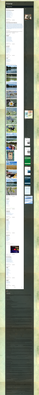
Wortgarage (9, 3)
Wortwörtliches (26, 129)
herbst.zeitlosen (26, 135)
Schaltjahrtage (26, 121)
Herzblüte (7, 280)
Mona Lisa (26, 130)
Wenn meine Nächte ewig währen (10, 10)
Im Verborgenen (8, 211)
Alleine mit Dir (8, 235)
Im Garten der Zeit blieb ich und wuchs (26, 120)
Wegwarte (26, 123)
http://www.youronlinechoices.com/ (20, 345)
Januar (25, 44)
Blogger (23, 393)
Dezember (25, 25)
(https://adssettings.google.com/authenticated (15, 391)
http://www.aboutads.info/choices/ (13, 345)
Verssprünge (26, 125)
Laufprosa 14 (26, 128)
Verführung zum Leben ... (9, 6)
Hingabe (7, 267)
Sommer (7, 58)
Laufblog (17, 31)
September (25, 33)
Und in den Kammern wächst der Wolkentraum (11, 22)
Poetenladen (26, 131)
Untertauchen (8, 46)
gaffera (20, 393)
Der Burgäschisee (14, 64)
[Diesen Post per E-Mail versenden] (12, 55)
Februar (25, 50)
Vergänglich (7, 35)
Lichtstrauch (7, 199)
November (25, 32)
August (25, 27)
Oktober (25, 26)
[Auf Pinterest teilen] (14, 55)
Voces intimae (26, 134)
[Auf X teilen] (13, 55)
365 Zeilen (26, 122)
